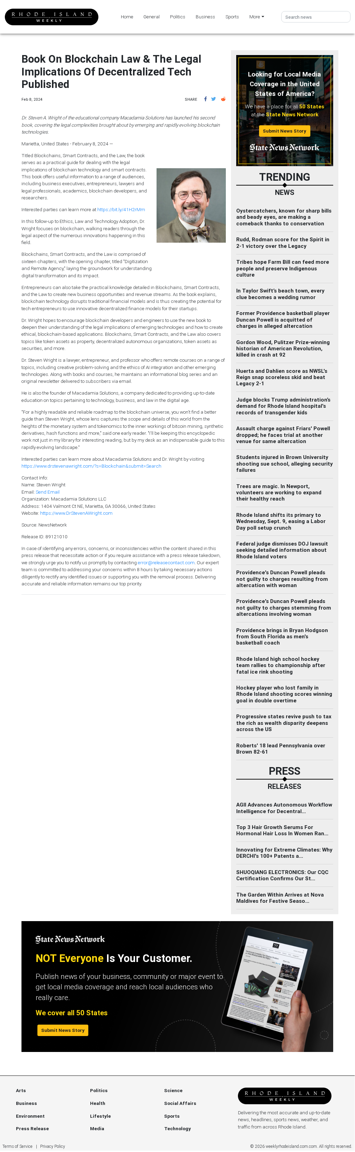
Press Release (32, 1128)
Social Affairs (180, 1103)
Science (173, 1090)
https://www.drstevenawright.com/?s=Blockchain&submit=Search (91, 466)
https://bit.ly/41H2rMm (121, 209)
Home (127, 17)
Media (97, 1128)
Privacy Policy (52, 1146)
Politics (177, 17)
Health (97, 1103)
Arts (21, 1090)
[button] (205, 99)
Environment (30, 1116)
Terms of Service (17, 1146)
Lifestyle (100, 1116)
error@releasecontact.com (166, 562)
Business (205, 17)
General (151, 17)
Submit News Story (284, 131)
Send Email (48, 492)
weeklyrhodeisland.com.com (291, 1146)
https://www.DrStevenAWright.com (76, 513)
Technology (177, 1128)
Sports (232, 17)
